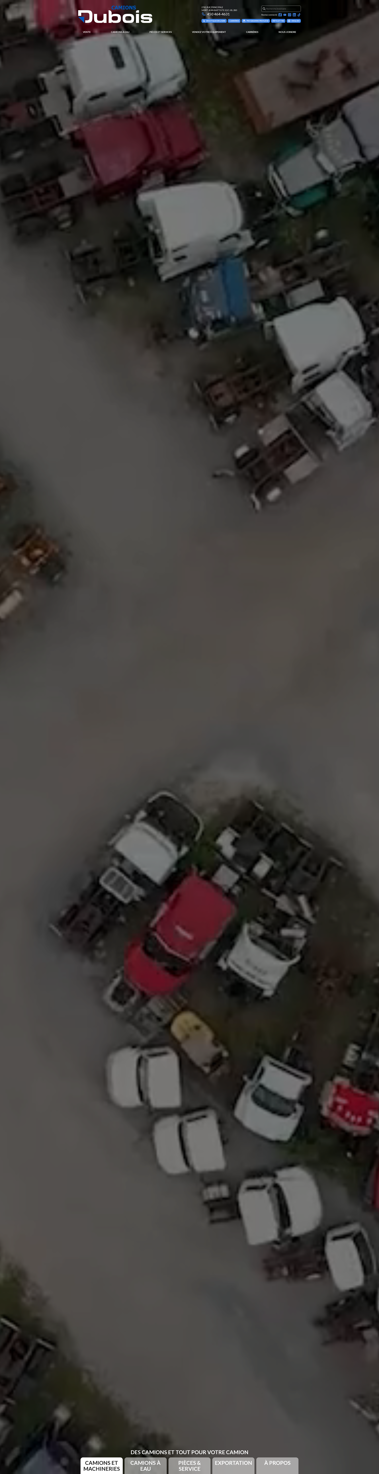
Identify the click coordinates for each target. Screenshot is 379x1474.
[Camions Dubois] (115, 14)
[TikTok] (299, 15)
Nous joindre (287, 31)
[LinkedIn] (294, 15)
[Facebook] (280, 15)
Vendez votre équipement (209, 31)
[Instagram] (289, 15)
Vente (87, 31)
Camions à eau (120, 31)
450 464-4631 (218, 14)
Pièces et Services (161, 31)
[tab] (102, 1465)
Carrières (252, 31)
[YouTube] (285, 15)
